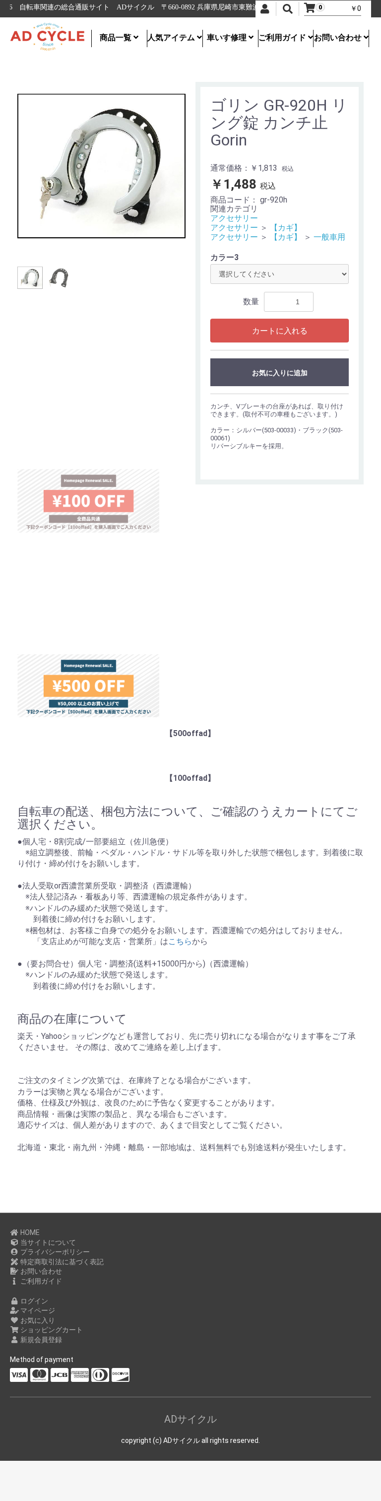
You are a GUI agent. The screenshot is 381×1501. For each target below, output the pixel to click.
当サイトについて (47, 1242)
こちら (180, 941)
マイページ (37, 1310)
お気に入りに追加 (280, 373)
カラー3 (224, 258)
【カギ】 (286, 227)
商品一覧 (116, 37)
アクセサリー (234, 218)
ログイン (33, 1301)
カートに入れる (280, 331)
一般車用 (329, 237)
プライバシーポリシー (54, 1252)
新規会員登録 (40, 1340)
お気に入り (37, 1320)
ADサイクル (190, 1419)
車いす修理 (228, 37)
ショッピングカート (51, 1330)
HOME (29, 1232)
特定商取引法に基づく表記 (61, 1262)
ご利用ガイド (283, 37)
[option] (101, 166)
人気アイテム (172, 37)
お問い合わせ (339, 37)
